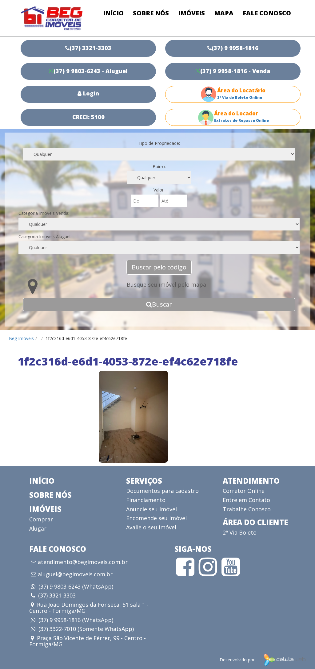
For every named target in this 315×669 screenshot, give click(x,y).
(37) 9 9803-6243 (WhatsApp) (75, 586)
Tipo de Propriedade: (159, 143)
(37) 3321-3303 (57, 595)
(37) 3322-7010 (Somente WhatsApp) (86, 628)
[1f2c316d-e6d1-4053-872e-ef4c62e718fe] (133, 417)
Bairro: (159, 166)
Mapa (223, 13)
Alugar (37, 528)
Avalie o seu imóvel (151, 527)
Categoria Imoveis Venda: (43, 213)
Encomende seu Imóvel (156, 518)
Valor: (159, 190)
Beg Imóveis (21, 338)
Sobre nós (151, 13)
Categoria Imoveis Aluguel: (44, 236)
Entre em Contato (246, 500)
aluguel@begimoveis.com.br (75, 574)
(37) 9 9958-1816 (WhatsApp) (75, 620)
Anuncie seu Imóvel (151, 509)
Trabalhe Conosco (247, 509)
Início (113, 13)
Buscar (162, 304)
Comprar (41, 519)
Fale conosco (267, 13)
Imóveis (191, 13)
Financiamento (145, 500)
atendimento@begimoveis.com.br (83, 562)
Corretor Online (244, 490)
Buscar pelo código (159, 267)
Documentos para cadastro (162, 490)
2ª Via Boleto (240, 532)
